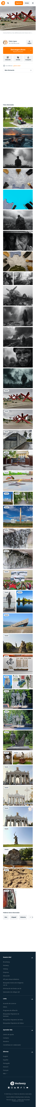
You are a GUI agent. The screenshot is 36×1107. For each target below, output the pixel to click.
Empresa (6, 1050)
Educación (6, 1053)
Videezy (5, 1046)
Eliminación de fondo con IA (12, 1066)
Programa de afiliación (10, 1088)
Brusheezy (6, 1039)
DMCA (5, 1085)
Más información (9, 69)
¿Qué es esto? (16, 66)
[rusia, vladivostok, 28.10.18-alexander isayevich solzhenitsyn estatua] (9, 628)
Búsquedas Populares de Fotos (13, 1097)
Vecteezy (6, 1043)
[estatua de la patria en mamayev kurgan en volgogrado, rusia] (17, 915)
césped (13, 995)
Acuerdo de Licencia (9, 1081)
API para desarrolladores (11, 1057)
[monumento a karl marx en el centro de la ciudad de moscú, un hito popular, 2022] (7, 731)
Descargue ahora (18, 50)
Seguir (29, 43)
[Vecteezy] (3, 3)
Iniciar (27, 3)
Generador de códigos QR (11, 1070)
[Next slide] (28, 995)
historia (23, 995)
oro (6, 995)
